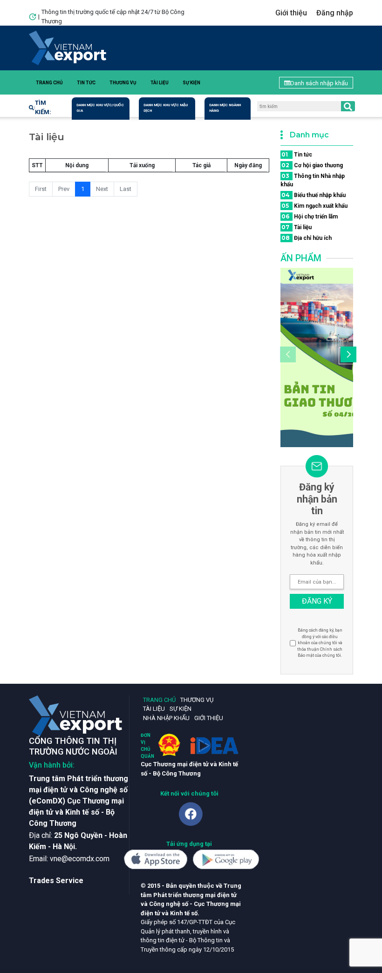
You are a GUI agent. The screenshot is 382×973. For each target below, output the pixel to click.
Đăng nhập (334, 12)
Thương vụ (122, 82)
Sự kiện (191, 82)
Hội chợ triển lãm (309, 216)
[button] (347, 355)
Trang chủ (49, 82)
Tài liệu (159, 82)
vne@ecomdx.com (79, 858)
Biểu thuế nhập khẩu (313, 194)
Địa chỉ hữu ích (306, 237)
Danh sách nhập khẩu (319, 83)
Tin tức (86, 82)
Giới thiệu (291, 12)
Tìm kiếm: (43, 107)
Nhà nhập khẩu (166, 717)
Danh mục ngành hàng (225, 108)
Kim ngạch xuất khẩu (314, 205)
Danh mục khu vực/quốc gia (100, 108)
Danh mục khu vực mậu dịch (165, 108)
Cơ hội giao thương (312, 165)
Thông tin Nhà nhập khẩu (312, 180)
